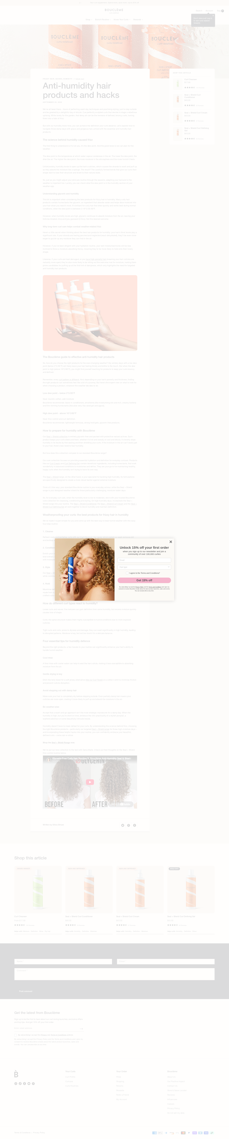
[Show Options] (169, 567)
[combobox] (144, 567)
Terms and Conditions (155, 587)
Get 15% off (144, 580)
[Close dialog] (170, 541)
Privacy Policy (139, 587)
